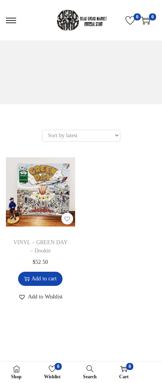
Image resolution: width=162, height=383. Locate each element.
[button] (67, 219)
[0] (130, 20)
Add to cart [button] (44, 279)
